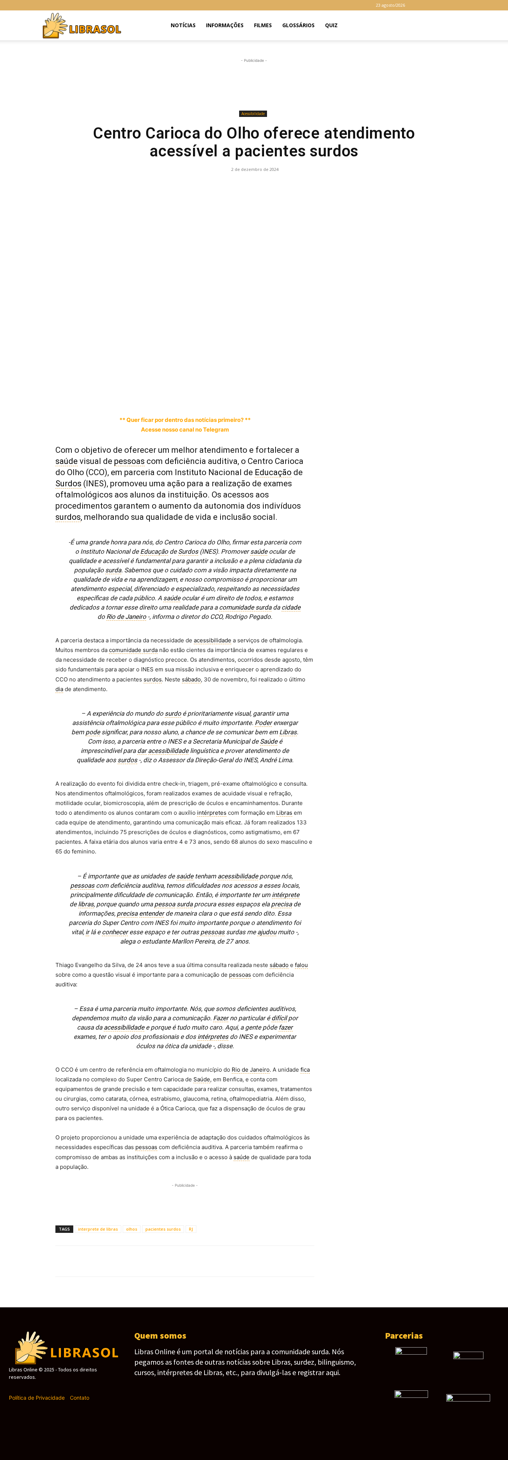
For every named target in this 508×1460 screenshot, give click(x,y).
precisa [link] (281, 904)
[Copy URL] (322, 186)
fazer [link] (286, 1027)
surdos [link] (68, 517)
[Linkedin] (253, 186)
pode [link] (93, 732)
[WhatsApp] (219, 186)
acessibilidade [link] (212, 640)
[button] (468, 25)
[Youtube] (471, 5)
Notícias (183, 25)
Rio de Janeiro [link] (126, 616)
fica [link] (305, 1069)
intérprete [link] (285, 894)
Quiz (331, 25)
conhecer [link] (115, 932)
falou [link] (301, 964)
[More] (339, 186)
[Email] (287, 186)
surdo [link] (173, 713)
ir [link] (87, 932)
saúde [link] (66, 461)
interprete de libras (98, 1229)
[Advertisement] (254, 84)
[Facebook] (422, 5)
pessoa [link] (164, 904)
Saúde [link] (268, 741)
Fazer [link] (220, 1018)
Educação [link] (273, 472)
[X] (459, 5)
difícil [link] (279, 1018)
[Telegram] (447, 5)
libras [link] (86, 904)
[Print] (305, 186)
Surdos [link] (68, 483)
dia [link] (59, 689)
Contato (79, 1397)
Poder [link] (263, 722)
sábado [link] (191, 679)
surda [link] (113, 570)
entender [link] (151, 913)
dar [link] (142, 750)
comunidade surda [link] (245, 607)
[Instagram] (434, 5)
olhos (131, 1229)
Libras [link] (288, 732)
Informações (225, 25)
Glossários (298, 25)
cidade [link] (291, 607)
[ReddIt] (270, 186)
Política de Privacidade (37, 1397)
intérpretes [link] (211, 812)
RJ (191, 1229)
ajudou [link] (266, 932)
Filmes (263, 25)
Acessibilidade (253, 113)
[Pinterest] (202, 186)
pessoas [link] (129, 461)
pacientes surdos (163, 1229)
